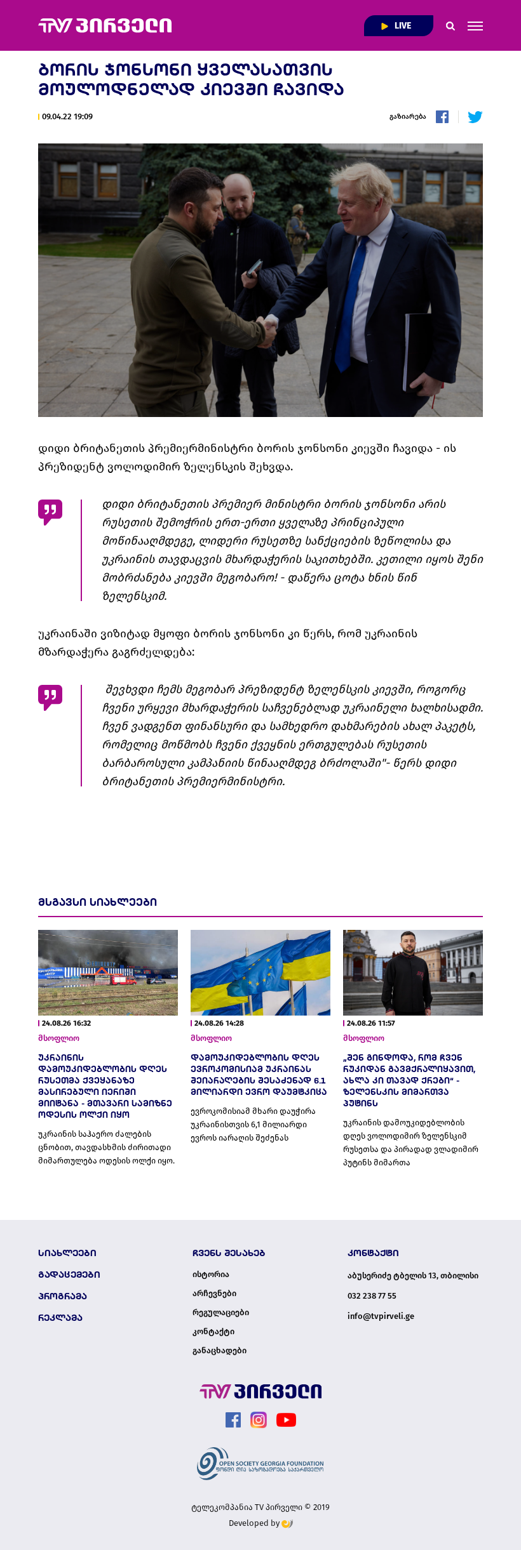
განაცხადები (220, 1350)
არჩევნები (214, 1293)
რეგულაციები (221, 1312)
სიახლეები (67, 1253)
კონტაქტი (213, 1331)
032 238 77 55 (372, 1296)
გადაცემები (69, 1274)
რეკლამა (60, 1317)
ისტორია (211, 1274)
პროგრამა (62, 1296)
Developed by (255, 1523)
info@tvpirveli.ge (381, 1316)
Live (402, 25)
